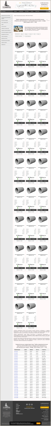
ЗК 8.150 (16, 379)
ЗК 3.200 (16, 361)
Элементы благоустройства (6, 30)
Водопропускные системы (5, 15)
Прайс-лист (37, 11)
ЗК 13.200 (16, 397)
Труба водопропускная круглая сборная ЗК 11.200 (31, 81)
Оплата (32, 11)
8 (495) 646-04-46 (44, 3)
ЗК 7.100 (16, 374)
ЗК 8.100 (16, 377)
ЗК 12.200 (16, 395)
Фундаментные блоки (5, 34)
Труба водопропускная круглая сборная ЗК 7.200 (42, 168)
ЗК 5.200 (16, 369)
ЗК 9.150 (16, 384)
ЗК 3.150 (16, 359)
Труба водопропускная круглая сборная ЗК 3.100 (31, 284)
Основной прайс (17, 408)
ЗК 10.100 (16, 387)
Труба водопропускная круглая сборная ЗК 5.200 (19, 226)
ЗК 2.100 (16, 354)
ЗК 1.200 (16, 353)
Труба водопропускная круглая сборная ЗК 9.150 (19, 139)
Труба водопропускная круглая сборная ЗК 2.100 (19, 313)
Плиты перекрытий (4, 22)
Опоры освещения (4, 36)
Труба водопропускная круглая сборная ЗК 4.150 (19, 255)
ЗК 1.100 (16, 351)
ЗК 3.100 (16, 358)
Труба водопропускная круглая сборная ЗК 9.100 (31, 139)
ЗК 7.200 (16, 376)
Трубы (2, 24)
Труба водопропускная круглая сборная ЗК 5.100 (31, 226)
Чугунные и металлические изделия (5, 18)
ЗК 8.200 (16, 381)
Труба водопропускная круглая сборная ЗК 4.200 (42, 226)
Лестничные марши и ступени (6, 32)
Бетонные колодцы (4, 20)
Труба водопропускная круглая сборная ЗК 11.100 (42, 81)
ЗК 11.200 (16, 392)
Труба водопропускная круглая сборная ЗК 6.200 (31, 197)
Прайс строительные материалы (18, 411)
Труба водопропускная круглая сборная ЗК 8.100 (31, 168)
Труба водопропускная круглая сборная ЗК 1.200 (31, 313)
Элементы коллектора (5, 28)
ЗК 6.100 (16, 371)
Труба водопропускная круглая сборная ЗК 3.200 (42, 255)
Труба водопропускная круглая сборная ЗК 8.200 (42, 139)
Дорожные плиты (4, 38)
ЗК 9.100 (16, 382)
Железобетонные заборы (5, 40)
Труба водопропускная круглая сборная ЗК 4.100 (31, 255)
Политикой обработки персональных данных (25, 423)
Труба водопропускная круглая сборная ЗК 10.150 (19, 110)
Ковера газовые (4, 42)
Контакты (3, 13)
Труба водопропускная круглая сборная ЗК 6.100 (42, 197)
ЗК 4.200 (16, 366)
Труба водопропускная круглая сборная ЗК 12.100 (19, 81)
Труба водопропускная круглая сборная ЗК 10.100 (31, 110)
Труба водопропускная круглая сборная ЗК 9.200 (42, 110)
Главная (15, 11)
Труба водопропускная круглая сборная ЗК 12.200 (42, 51)
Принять (38, 423)
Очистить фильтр (27, 36)
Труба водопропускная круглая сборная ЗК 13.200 (31, 51)
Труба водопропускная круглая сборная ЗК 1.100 (19, 197)
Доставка (27, 11)
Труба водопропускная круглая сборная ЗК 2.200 (42, 284)
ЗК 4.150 (16, 364)
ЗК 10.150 (16, 389)
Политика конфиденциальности (18, 413)
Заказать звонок (44, 8)
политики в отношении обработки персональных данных (6, 413)
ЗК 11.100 (16, 390)
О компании (21, 11)
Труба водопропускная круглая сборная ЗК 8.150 (19, 168)
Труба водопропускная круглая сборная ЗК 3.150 (19, 284)
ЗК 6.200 (16, 372)
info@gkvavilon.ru (44, 4)
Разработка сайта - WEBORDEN (29, 408)
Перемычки (3, 44)
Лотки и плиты (3, 26)
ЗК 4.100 (16, 363)
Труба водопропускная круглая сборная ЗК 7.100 (19, 51)
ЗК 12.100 (16, 394)
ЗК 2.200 (16, 356)
